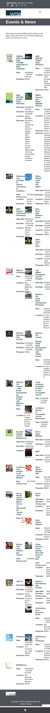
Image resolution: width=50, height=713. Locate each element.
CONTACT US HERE (25, 3)
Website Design (32, 702)
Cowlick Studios (25, 704)
